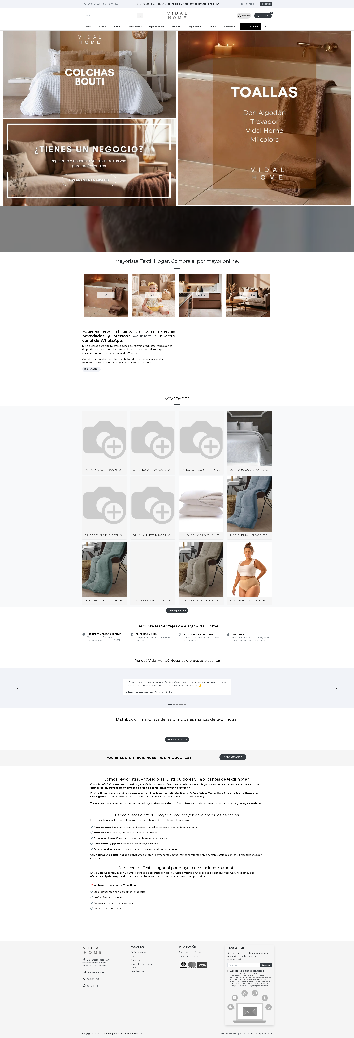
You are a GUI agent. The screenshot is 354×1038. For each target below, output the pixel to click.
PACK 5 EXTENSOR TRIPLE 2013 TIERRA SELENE (209, 561)
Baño (106, 295)
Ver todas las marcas (177, 831)
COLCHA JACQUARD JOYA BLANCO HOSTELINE (258, 561)
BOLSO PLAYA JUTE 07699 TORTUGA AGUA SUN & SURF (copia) (123, 561)
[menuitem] (89, 26)
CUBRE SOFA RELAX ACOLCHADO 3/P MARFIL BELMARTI (167, 561)
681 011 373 (112, 4)
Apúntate (142, 336)
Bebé (153, 295)
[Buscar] (140, 15)
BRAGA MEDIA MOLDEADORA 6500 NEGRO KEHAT (261, 692)
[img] (336, 780)
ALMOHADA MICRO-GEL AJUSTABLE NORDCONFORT (213, 626)
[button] (87, 295)
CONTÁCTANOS (232, 848)
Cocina (201, 295)
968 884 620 (94, 4)
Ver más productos (177, 702)
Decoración (248, 295)
